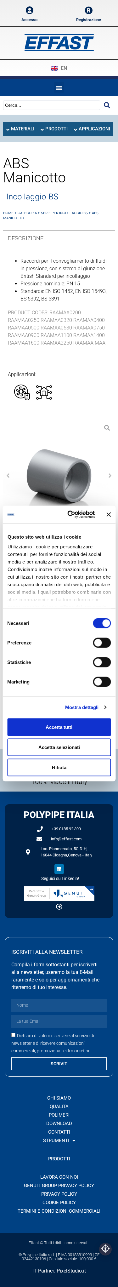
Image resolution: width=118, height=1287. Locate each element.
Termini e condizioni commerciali (59, 1211)
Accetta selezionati (59, 747)
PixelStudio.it (71, 1271)
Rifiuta (59, 767)
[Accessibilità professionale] (105, 1249)
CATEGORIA (27, 213)
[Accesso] (29, 10)
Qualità (59, 1106)
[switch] (102, 643)
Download (59, 1123)
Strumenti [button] (56, 1140)
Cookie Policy (59, 1202)
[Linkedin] (59, 869)
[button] (59, 87)
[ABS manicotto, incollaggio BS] (59, 476)
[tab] (20, 129)
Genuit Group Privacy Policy (59, 1185)
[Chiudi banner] (108, 514)
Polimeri (59, 1115)
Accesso (29, 19)
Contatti (59, 1132)
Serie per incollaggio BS (64, 213)
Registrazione (88, 19)
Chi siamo (59, 1098)
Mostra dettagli (82, 707)
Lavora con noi (59, 1177)
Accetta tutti (59, 726)
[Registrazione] (89, 10)
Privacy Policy (59, 1194)
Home (8, 213)
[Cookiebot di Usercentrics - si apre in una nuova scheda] (70, 515)
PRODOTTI (59, 1159)
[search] (107, 105)
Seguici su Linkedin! (60, 878)
